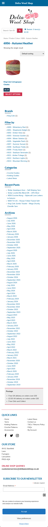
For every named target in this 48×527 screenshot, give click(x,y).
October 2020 (12, 363)
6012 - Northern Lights (16, 158)
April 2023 (11, 320)
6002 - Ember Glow (14, 133)
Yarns (6, 422)
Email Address (9, 486)
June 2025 (11, 256)
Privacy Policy (24, 524)
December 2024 (13, 272)
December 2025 (13, 240)
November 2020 (13, 361)
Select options (12, 94)
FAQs (30, 427)
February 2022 (13, 352)
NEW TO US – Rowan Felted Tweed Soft (24, 201)
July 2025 (11, 253)
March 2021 (12, 358)
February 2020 (13, 374)
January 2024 (12, 301)
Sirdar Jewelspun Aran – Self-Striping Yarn (24, 190)
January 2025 (12, 269)
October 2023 (12, 309)
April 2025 (11, 261)
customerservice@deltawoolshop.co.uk (20, 469)
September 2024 (13, 280)
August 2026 (12, 218)
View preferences (24, 518)
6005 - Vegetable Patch (16, 141)
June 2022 (11, 342)
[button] (44, 495)
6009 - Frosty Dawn (15, 150)
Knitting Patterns (10, 424)
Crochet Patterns (11, 427)
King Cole (11, 116)
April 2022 (11, 347)
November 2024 (13, 274)
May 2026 (11, 226)
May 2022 (11, 344)
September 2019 (13, 385)
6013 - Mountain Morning (17, 161)
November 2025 (13, 242)
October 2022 (12, 331)
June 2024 (11, 288)
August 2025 (12, 250)
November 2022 (13, 328)
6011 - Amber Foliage (15, 155)
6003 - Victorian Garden (16, 136)
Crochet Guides (13, 173)
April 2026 (11, 229)
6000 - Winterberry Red (16, 127)
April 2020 (11, 369)
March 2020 (12, 371)
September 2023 (13, 312)
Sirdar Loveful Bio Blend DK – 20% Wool (23, 193)
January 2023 (12, 326)
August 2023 (12, 315)
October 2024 (12, 277)
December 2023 (13, 304)
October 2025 (12, 245)
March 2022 (12, 350)
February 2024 (13, 299)
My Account (32, 430)
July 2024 (11, 285)
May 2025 (11, 258)
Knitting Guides (13, 176)
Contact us (32, 422)
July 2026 (11, 221)
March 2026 (12, 232)
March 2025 (12, 264)
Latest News (12, 178)
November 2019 (13, 379)
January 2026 (12, 237)
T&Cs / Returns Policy (36, 424)
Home (6, 38)
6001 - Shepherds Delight (17, 130)
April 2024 (11, 293)
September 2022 (13, 334)
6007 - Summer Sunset (16, 144)
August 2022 (12, 336)
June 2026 (11, 223)
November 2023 (13, 307)
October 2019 (12, 382)
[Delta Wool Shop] (24, 17)
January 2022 (12, 355)
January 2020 (12, 377)
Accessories (9, 430)
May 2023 (11, 317)
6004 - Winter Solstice (15, 138)
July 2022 (11, 339)
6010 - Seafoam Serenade (17, 153)
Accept (24, 511)
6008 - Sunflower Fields (16, 147)
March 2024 (12, 296)
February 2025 (13, 266)
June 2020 (11, 366)
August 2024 (12, 283)
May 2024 (11, 291)
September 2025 (13, 248)
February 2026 (13, 234)
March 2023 (12, 323)
